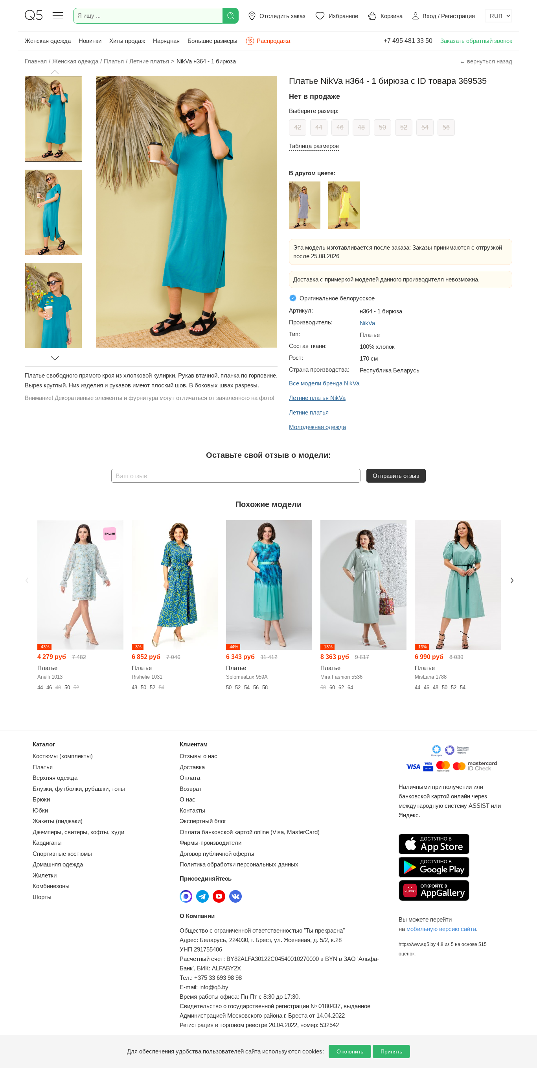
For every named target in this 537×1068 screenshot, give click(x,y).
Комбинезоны (51, 886)
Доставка (192, 767)
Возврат (191, 788)
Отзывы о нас (198, 756)
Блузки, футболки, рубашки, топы (79, 788)
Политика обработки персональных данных (239, 864)
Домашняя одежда (58, 864)
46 (340, 127)
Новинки (90, 40)
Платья (43, 767)
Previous (26, 580)
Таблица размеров (314, 146)
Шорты (42, 897)
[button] (55, 72)
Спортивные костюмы (62, 853)
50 (382, 127)
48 (361, 127)
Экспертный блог (203, 821)
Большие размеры (212, 40)
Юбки (40, 810)
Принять (391, 1051)
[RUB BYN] (498, 15)
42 (297, 127)
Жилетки (45, 875)
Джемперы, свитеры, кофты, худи (78, 832)
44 (318, 127)
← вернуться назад (486, 61)
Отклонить (350, 1051)
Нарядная (166, 40)
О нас (187, 799)
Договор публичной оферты (217, 853)
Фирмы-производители (210, 842)
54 (424, 127)
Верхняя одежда (55, 777)
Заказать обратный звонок (476, 40)
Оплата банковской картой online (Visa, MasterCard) (250, 832)
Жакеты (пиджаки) (58, 821)
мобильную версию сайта (441, 928)
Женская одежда (48, 40)
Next (511, 580)
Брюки (41, 799)
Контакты (192, 810)
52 (403, 127)
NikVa (367, 323)
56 (446, 127)
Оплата (190, 777)
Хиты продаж (127, 40)
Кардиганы (47, 842)
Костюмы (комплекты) (63, 756)
